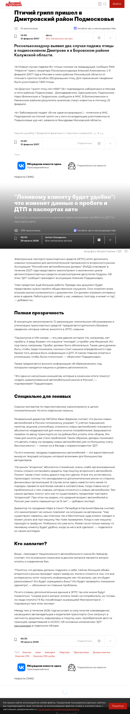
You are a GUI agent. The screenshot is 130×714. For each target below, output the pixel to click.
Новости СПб (22, 656)
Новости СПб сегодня (44, 656)
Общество (64, 652)
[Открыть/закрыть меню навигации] (100, 4)
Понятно (118, 706)
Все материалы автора (59, 38)
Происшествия (81, 652)
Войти (117, 3)
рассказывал (22, 625)
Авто (38, 652)
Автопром (50, 652)
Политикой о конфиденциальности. (58, 709)
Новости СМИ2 (24, 176)
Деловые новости (101, 652)
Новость (26, 652)
